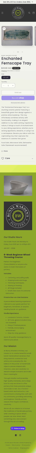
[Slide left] (14, 52)
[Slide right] (22, 52)
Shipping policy (24, 448)
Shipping (4, 71)
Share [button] (6, 151)
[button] (2, 13)
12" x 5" (6, 77)
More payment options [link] (18, 102)
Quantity (4, 82)
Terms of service (13, 448)
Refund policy (16, 445)
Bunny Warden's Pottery (17, 442)
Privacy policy (26, 445)
